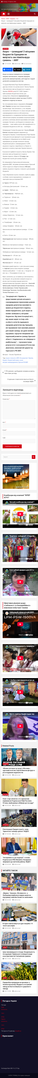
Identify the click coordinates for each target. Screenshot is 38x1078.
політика (5, 48)
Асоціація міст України (26, 358)
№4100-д (11, 91)
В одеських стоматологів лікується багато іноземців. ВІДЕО (21, 380)
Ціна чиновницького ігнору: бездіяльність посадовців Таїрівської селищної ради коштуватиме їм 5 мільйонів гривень (19, 954)
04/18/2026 (7, 834)
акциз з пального (11, 358)
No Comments (27, 63)
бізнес (4, 978)
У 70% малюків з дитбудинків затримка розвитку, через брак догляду (19, 372)
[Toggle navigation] (8, 14)
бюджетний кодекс (13, 360)
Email (5, 430)
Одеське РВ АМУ (23, 362)
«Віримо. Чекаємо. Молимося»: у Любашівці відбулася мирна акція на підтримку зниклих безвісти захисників (18, 895)
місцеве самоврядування (10, 362)
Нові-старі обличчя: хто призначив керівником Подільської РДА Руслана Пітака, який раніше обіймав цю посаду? (18, 801)
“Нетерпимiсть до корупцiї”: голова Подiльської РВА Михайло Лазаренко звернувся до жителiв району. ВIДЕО (17, 860)
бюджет (5, 360)
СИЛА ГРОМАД (10, 6)
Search (33, 457)
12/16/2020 (7, 63)
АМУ (18, 358)
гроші (21, 360)
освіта (4, 919)
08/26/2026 (7, 900)
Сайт (4, 438)
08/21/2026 (7, 958)
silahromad (17, 63)
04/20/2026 (7, 805)
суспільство (6, 888)
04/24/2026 (7, 775)
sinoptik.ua (18, 1031)
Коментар (6, 399)
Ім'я (4, 422)
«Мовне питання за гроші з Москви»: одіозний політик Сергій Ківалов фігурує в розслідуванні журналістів (19, 770)
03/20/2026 (7, 864)
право (4, 947)
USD (11, 1068)
